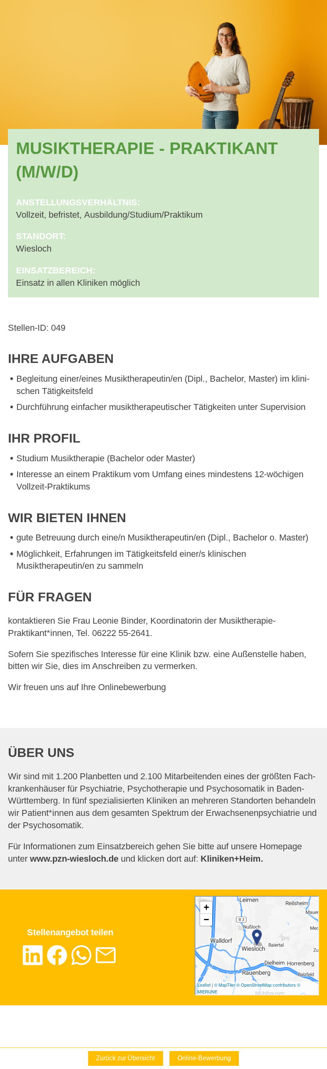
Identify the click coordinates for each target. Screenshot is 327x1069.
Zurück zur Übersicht (125, 1058)
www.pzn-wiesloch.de (74, 859)
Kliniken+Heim (231, 859)
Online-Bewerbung (204, 1058)
